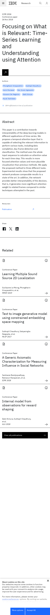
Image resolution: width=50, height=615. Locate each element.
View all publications (13, 435)
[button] (48, 581)
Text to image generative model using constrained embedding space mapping (24, 318)
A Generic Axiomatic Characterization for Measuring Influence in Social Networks (24, 361)
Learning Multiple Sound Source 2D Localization (19, 276)
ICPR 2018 (6, 14)
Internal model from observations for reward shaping (19, 405)
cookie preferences (10, 599)
